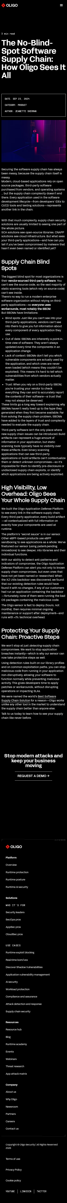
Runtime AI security (17, 887)
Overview (11, 865)
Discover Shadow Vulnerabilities (24, 967)
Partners (11, 1114)
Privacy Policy (14, 1169)
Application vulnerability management (28, 974)
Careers (10, 1121)
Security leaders (15, 912)
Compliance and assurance (21, 996)
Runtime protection (17, 872)
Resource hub (14, 1029)
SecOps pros (13, 919)
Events (10, 1051)
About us (11, 1092)
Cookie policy (13, 1180)
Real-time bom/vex (17, 960)
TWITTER (41, 1191)
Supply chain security (18, 1011)
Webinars (11, 1059)
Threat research (15, 1066)
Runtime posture (15, 879)
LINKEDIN (25, 1191)
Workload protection (17, 989)
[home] (9, 5)
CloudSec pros (14, 934)
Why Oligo (11, 1099)
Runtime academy (16, 1044)
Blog (8, 1037)
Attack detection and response (24, 1004)
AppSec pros (13, 927)
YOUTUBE (10, 1191)
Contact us (12, 1128)
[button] (61, 5)
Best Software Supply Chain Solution (28, 699)
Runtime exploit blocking (20, 952)
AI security (12, 982)
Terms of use (13, 1159)
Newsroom (12, 1106)
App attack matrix (16, 1074)
